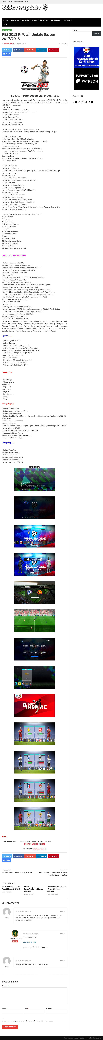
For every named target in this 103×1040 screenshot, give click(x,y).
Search (75, 30)
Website (49, 1008)
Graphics (67, 20)
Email (26, 1008)
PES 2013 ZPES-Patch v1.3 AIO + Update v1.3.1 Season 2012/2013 (56, 889)
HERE (43, 844)
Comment (5, 986)
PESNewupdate (79, 1038)
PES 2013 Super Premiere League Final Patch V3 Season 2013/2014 (33, 889)
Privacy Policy (18, 2)
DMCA (27, 2)
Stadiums (44, 20)
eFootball (14, 20)
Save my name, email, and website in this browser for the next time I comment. (27, 1021)
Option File (55, 20)
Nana (7, 918)
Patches (25, 20)
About (10, 2)
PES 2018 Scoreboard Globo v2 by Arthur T (17, 873)
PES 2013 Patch (7, 30)
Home (4, 2)
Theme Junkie (97, 1038)
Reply (62, 912)
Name (4, 1008)
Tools (5, 24)
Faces (34, 20)
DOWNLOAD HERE (31, 844)
